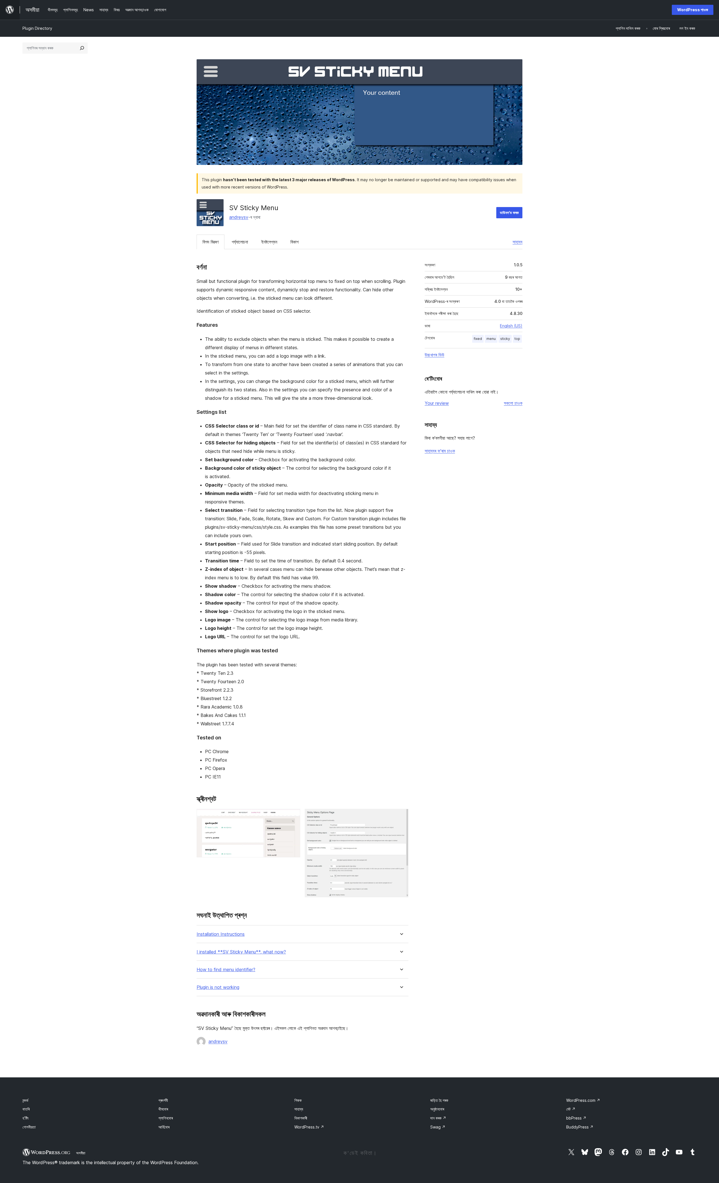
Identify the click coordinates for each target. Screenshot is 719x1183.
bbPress (576, 1118)
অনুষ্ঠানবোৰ (437, 1109)
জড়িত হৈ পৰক (439, 1100)
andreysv (238, 217)
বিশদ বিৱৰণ (210, 242)
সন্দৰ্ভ (25, 1100)
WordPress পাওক (692, 9)
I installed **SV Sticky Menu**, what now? (241, 952)
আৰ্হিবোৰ (163, 1127)
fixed (478, 339)
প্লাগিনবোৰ (165, 1118)
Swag (437, 1127)
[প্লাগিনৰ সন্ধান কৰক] (82, 48)
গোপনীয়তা (29, 1127)
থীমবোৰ (163, 1109)
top (517, 339)
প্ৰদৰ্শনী (163, 1100)
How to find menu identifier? (226, 969)
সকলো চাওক (513, 403)
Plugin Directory (37, 28)
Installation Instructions (221, 934)
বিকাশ (294, 242)
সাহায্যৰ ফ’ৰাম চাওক (440, 451)
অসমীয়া (80, 1153)
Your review (437, 403)
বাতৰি (25, 1109)
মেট (570, 1109)
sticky (505, 339)
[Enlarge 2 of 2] (401, 816)
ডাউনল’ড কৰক (509, 212)
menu (491, 339)
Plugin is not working (218, 987)
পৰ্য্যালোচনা (240, 242)
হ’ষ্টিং (25, 1118)
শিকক (298, 1100)
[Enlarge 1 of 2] (292, 816)
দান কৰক (438, 1118)
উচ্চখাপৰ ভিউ (434, 355)
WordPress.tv (309, 1127)
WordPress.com (583, 1100)
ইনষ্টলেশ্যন (269, 242)
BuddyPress (579, 1127)
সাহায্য (517, 242)
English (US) (511, 325)
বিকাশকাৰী (300, 1118)
